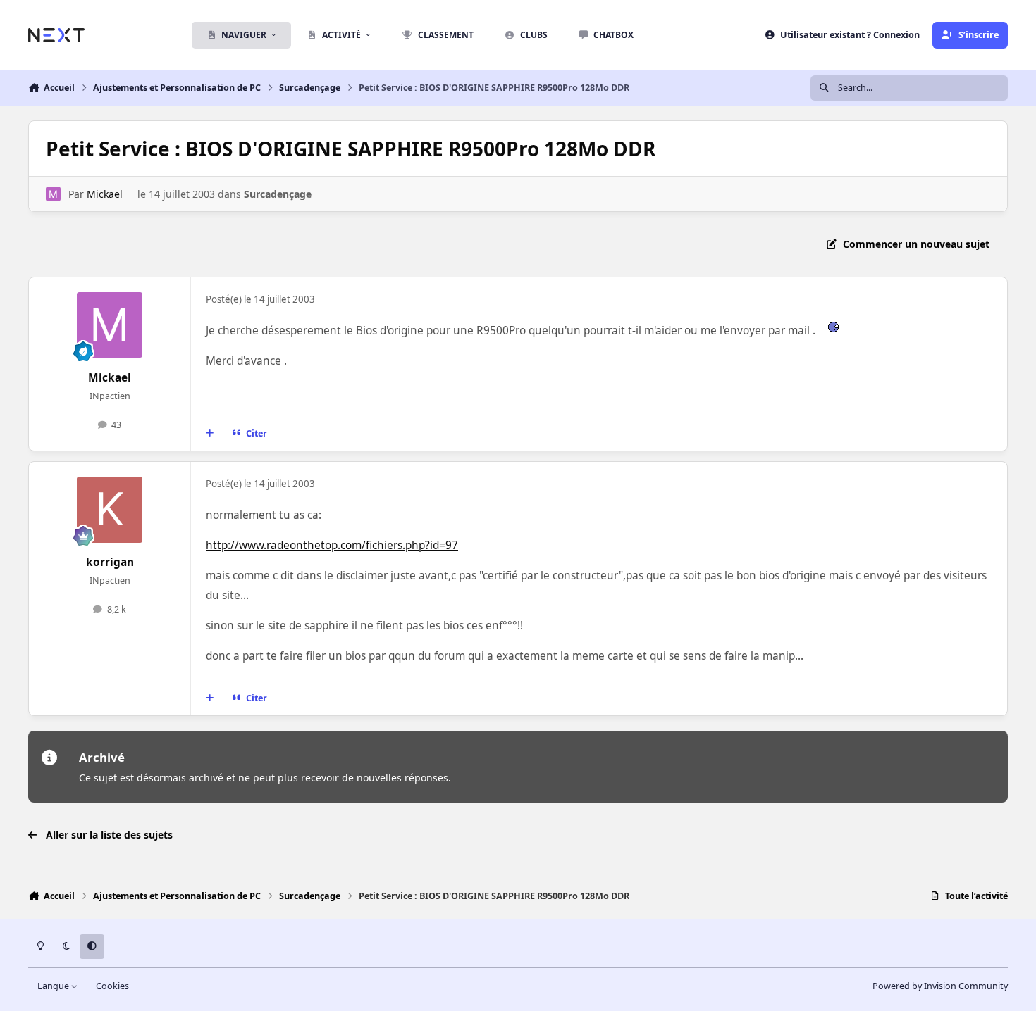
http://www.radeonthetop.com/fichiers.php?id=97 (332, 545)
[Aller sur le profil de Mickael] (53, 194)
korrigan (110, 562)
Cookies (112, 986)
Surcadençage (278, 194)
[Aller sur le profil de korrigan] (110, 510)
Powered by (940, 986)
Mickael (105, 194)
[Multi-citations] (210, 433)
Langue (54, 986)
